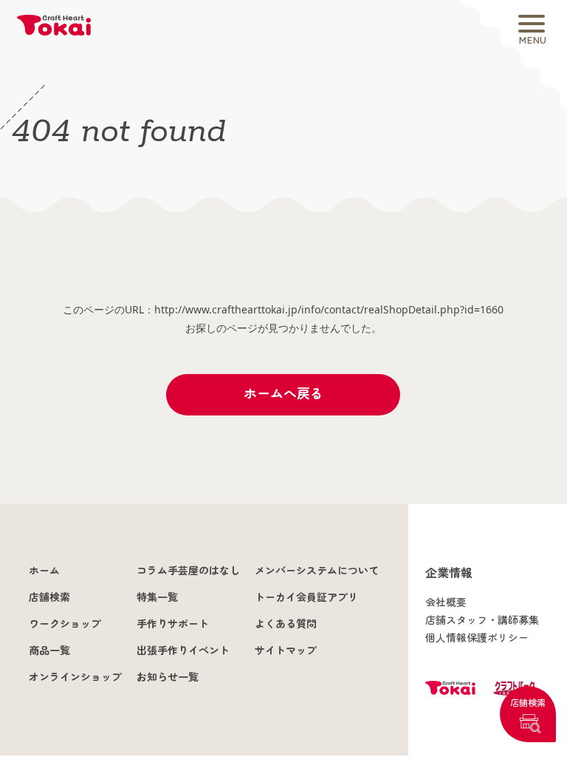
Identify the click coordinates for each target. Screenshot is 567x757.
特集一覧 (157, 597)
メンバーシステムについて (317, 570)
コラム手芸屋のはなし (188, 570)
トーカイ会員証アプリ (306, 597)
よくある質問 (286, 624)
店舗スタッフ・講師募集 (482, 620)
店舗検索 (528, 702)
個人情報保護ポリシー (477, 638)
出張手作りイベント (183, 650)
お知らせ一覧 (168, 677)
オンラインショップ (75, 677)
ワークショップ (65, 624)
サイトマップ (286, 650)
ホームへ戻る (283, 393)
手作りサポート (173, 624)
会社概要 (446, 602)
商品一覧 (49, 650)
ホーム (44, 570)
